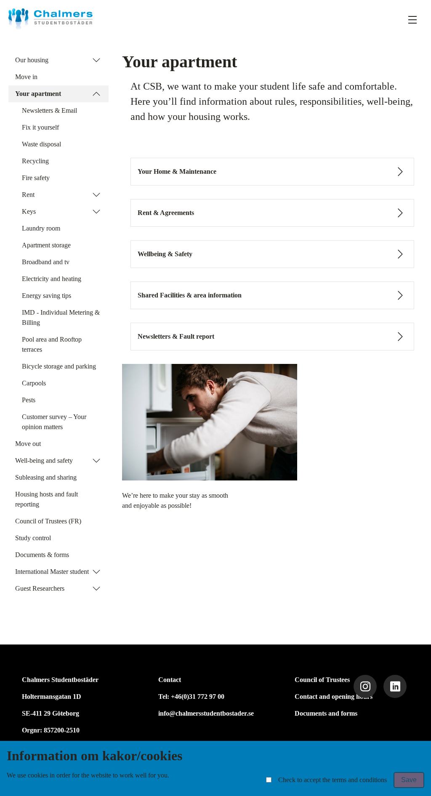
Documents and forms (326, 713)
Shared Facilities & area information (190, 295)
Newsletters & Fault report (176, 336)
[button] (96, 60)
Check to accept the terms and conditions (332, 779)
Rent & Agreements (166, 212)
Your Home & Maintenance (177, 171)
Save (409, 779)
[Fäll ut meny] (412, 19)
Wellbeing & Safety (165, 253)
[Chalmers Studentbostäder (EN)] (50, 19)
